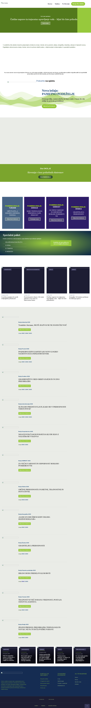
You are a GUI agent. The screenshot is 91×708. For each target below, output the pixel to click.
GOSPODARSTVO (25, 649)
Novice (50, 4)
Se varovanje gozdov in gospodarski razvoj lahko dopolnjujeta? (82, 658)
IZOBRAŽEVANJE (7, 269)
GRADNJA (42, 649)
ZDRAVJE (74, 269)
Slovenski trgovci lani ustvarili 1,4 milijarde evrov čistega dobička (26, 658)
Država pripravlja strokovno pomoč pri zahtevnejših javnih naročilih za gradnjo (45, 657)
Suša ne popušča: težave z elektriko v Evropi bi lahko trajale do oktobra (9, 658)
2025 (22, 362)
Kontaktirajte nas (61, 685)
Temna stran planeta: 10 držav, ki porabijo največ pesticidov (63, 658)
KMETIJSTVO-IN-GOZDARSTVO (33, 269)
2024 (22, 444)
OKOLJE (51, 269)
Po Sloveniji (65, 4)
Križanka (77, 684)
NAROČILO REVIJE (52, 705)
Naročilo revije (78, 681)
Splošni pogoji (61, 681)
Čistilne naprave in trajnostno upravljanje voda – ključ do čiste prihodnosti (56, 298)
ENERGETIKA (6, 649)
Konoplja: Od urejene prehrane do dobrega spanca (78, 297)
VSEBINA (43, 705)
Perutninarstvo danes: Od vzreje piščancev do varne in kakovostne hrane (34, 298)
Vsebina (57, 4)
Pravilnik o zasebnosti (62, 683)
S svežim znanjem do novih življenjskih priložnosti (9, 297)
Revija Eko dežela (78, 4)
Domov (76, 677)
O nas (59, 678)
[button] (49, 106)
